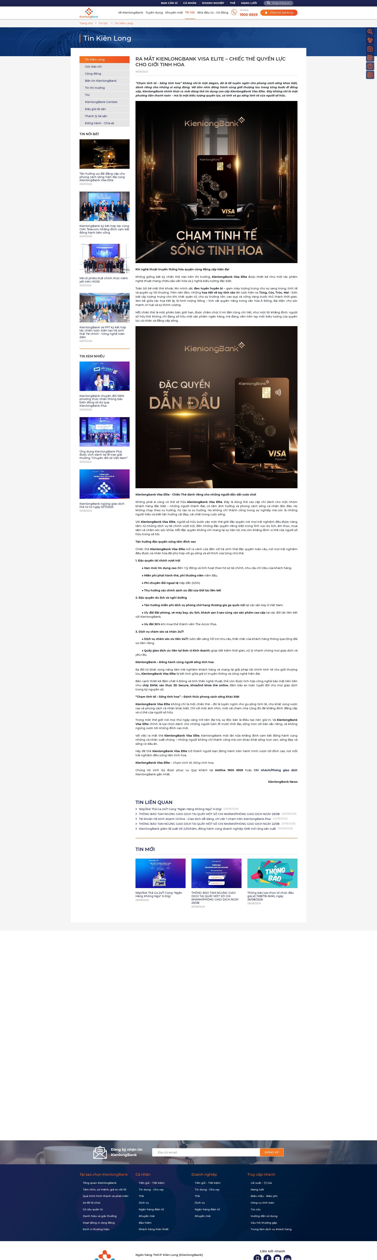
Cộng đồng (93, 73)
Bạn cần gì (169, 3)
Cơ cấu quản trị (93, 1209)
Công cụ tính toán (262, 1202)
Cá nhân (189, 3)
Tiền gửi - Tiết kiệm (152, 1182)
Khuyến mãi (174, 12)
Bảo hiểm (145, 1222)
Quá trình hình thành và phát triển (105, 1196)
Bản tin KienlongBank (101, 81)
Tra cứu (256, 1209)
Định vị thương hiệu (96, 1229)
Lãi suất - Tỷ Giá (261, 1182)
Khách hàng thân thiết (153, 1229)
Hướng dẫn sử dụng (264, 1216)
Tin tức (190, 12)
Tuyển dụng (154, 12)
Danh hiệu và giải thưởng (100, 1216)
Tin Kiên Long (95, 59)
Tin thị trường (95, 88)
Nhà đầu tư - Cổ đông (212, 12)
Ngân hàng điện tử (151, 1209)
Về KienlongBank (130, 12)
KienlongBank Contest (101, 102)
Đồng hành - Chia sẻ (99, 123)
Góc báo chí (93, 66)
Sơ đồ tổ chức (92, 1202)
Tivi (87, 95)
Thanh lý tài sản (96, 116)
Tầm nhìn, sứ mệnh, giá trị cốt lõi (104, 1189)
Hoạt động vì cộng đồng (99, 1222)
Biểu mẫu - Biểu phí (264, 1196)
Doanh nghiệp (213, 3)
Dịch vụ (144, 1202)
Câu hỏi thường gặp (264, 1222)
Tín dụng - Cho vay (151, 1189)
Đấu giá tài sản (95, 109)
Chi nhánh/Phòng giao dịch (275, 770)
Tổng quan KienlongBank (99, 1182)
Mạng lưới (249, 3)
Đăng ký (272, 1152)
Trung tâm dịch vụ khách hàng (271, 1229)
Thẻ (232, 3)
